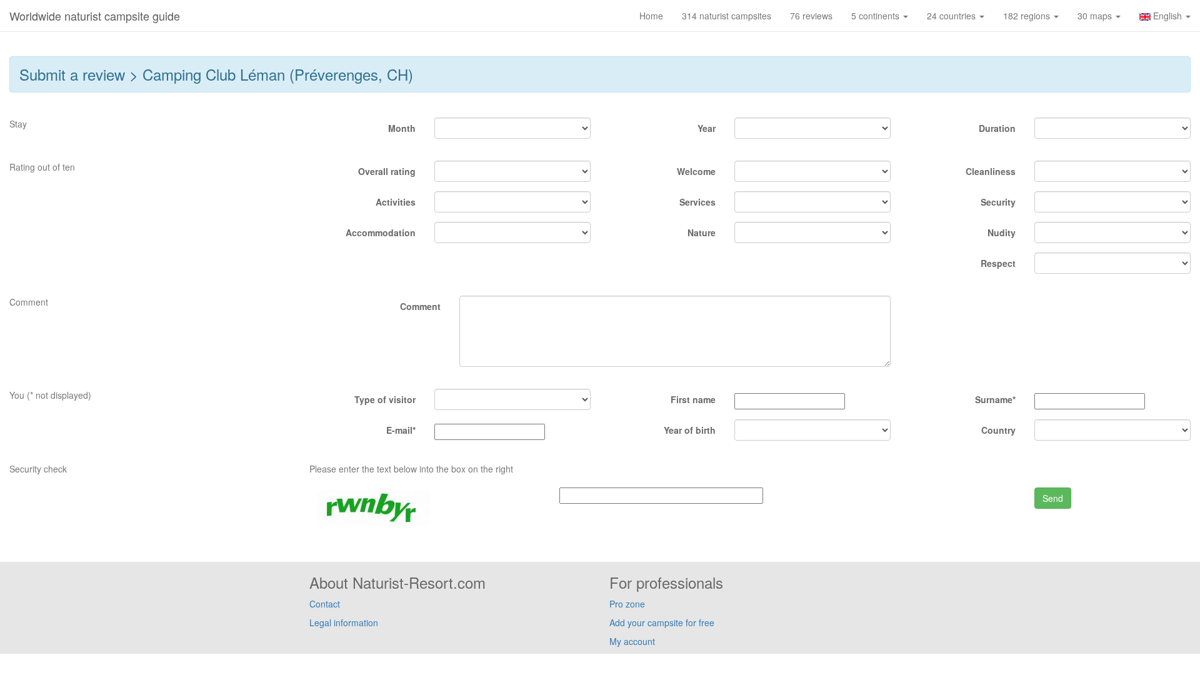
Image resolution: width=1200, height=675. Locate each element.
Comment (420, 306)
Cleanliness (991, 171)
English (1167, 15)
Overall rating (387, 171)
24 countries (952, 15)
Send (1052, 498)
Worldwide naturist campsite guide (94, 16)
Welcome (696, 171)
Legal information (343, 622)
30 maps (1096, 15)
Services (697, 202)
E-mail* (401, 430)
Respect (998, 263)
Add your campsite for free (661, 622)
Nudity (1002, 232)
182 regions (1027, 15)
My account (632, 641)
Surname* (995, 399)
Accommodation (381, 232)
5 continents (876, 15)
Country (998, 430)
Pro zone (627, 604)
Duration (997, 128)
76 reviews (811, 15)
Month (402, 128)
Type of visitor (385, 399)
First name (693, 399)
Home (651, 15)
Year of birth (690, 430)
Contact (324, 604)
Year (707, 128)
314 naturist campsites (726, 15)
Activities (396, 202)
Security (998, 202)
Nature (702, 232)
